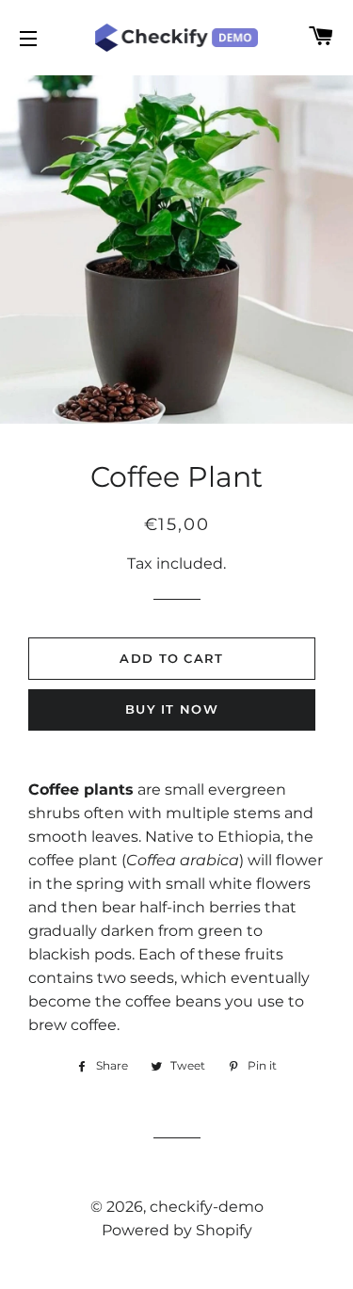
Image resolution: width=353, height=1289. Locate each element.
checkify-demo (207, 1207)
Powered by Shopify (177, 1230)
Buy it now (171, 709)
